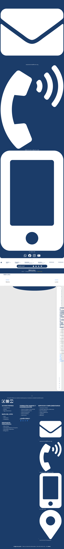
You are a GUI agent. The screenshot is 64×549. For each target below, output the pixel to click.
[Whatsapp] (25, 255)
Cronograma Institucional (30, 271)
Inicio (23, 271)
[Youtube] (38, 255)
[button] (8, 263)
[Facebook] (29, 255)
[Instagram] (34, 255)
